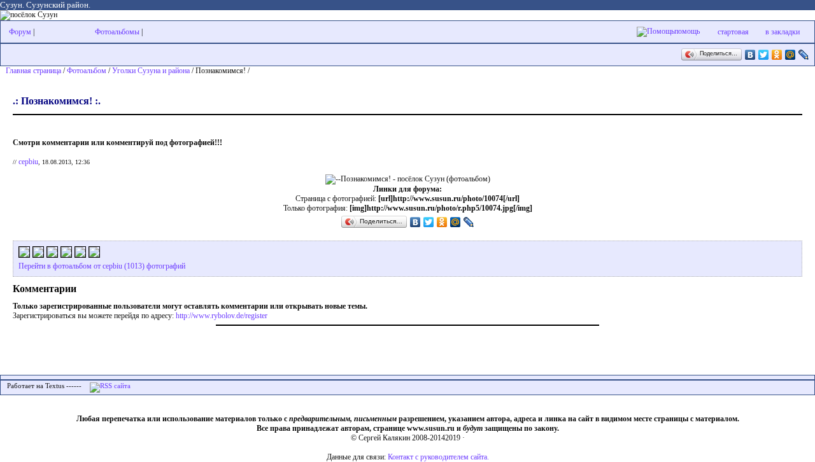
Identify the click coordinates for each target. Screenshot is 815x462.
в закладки (782, 31)
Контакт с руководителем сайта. (438, 456)
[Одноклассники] (777, 54)
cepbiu (28, 161)
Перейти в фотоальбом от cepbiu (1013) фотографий (101, 266)
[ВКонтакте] (750, 54)
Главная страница (33, 70)
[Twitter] (763, 54)
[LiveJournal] (804, 54)
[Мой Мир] (790, 54)
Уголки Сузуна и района (151, 70)
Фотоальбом (86, 70)
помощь (687, 31)
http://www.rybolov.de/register (221, 315)
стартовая (733, 31)
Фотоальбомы (117, 31)
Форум (20, 31)
